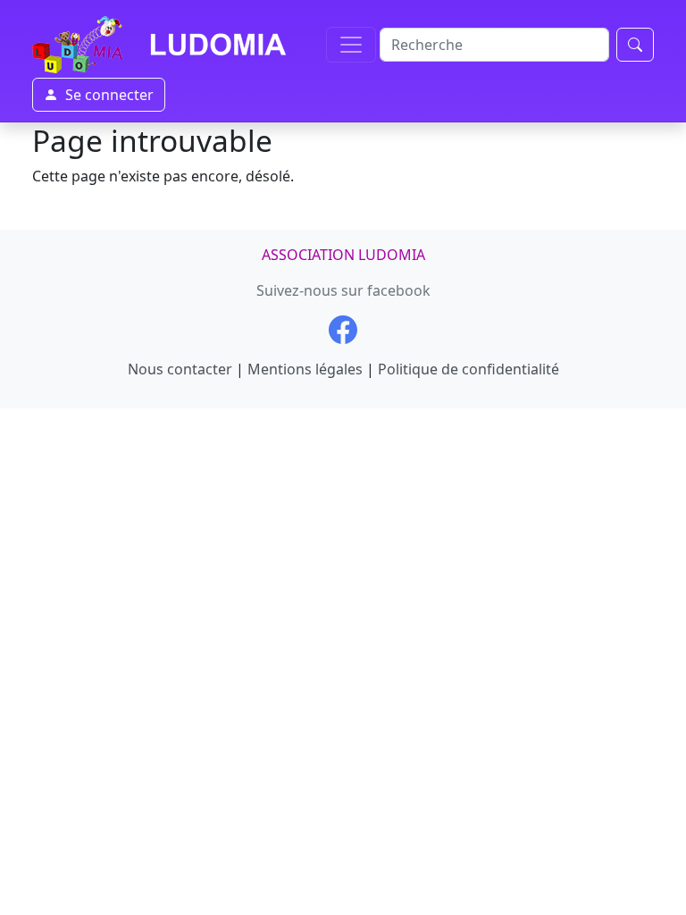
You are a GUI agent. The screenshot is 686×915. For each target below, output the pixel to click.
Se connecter (109, 95)
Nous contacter (180, 369)
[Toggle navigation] (351, 45)
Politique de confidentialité (468, 369)
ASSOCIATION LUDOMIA (343, 254)
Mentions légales (305, 369)
